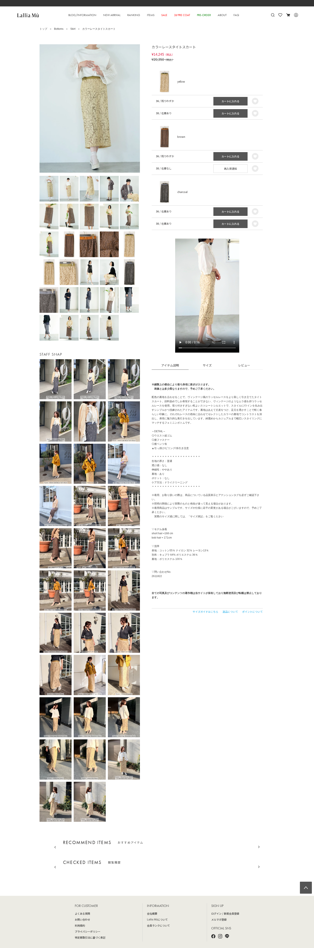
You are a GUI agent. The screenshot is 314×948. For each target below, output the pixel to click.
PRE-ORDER (204, 15)
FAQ (236, 15)
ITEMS (150, 15)
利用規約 (80, 925)
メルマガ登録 (219, 919)
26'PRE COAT (182, 15)
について (157, 919)
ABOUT (222, 15)
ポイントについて (252, 611)
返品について (230, 611)
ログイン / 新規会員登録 (225, 913)
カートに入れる (230, 101)
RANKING (133, 15)
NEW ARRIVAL (111, 15)
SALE (164, 15)
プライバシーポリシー (87, 931)
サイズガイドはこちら (205, 611)
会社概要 (152, 913)
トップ (43, 28)
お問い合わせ (82, 919)
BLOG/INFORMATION (82, 15)
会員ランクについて (158, 925)
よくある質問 (82, 913)
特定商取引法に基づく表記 (90, 937)
